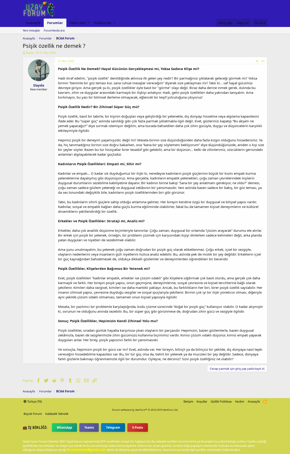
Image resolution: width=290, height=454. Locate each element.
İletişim (188, 401)
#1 (263, 61)
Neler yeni (78, 22)
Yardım (239, 401)
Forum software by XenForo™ (145, 409)
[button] (89, 23)
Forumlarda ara (54, 30)
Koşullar (201, 401)
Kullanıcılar (102, 22)
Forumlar (55, 22)
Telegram (113, 427)
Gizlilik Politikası (221, 401)
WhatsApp (64, 427)
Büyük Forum (33, 414)
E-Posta (137, 427)
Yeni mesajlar (31, 30)
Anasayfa (33, 22)
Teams (89, 427)
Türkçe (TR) (34, 401)
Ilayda (30, 53)
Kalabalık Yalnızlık (56, 414)
